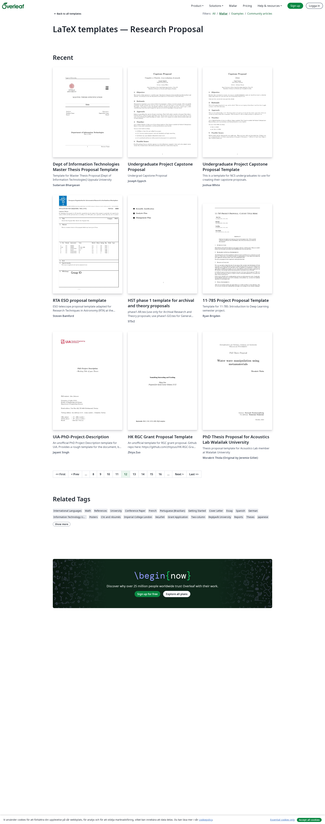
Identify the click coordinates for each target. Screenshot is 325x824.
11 (116, 474)
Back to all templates (67, 13)
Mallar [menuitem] (233, 6)
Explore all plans (177, 594)
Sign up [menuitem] (295, 6)
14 (142, 474)
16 (160, 474)
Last (194, 474)
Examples (237, 13)
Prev (75, 474)
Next (179, 474)
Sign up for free (147, 594)
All (213, 13)
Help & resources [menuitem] (269, 6)
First (61, 474)
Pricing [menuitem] (247, 6)
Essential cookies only (282, 819)
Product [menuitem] (196, 6)
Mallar (223, 13)
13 (134, 474)
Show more (61, 524)
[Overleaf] (13, 6)
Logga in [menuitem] (314, 6)
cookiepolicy (205, 819)
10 (108, 474)
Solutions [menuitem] (215, 6)
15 (151, 474)
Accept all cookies (309, 819)
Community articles (259, 13)
